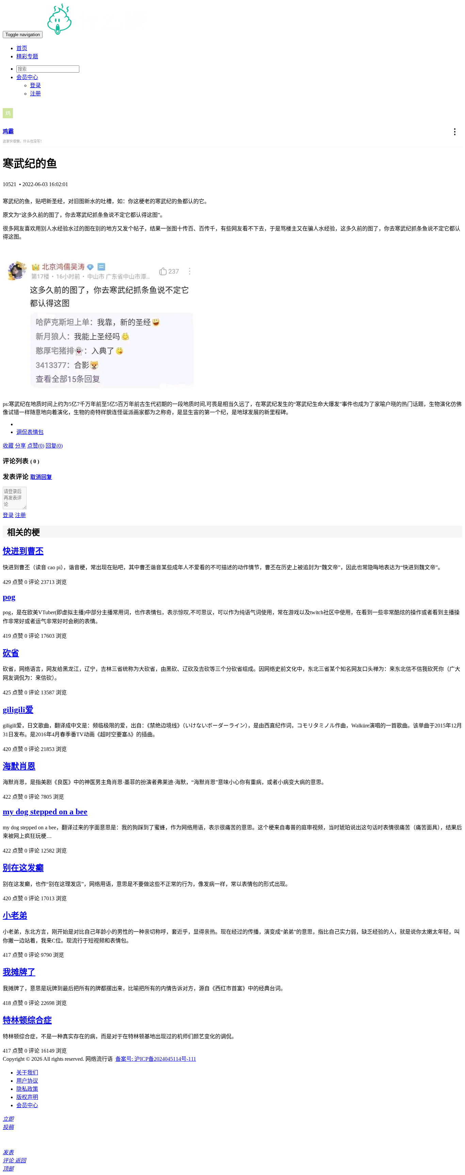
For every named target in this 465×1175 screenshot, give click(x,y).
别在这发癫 (23, 867)
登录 (35, 85)
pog (9, 596)
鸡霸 (8, 131)
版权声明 (27, 1097)
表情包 (35, 432)
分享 (20, 446)
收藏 (8, 446)
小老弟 (15, 915)
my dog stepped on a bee (45, 811)
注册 (35, 93)
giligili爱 (18, 709)
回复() (54, 446)
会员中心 (27, 1105)
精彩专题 (27, 56)
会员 (27, 77)
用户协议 (27, 1081)
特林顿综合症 (27, 1020)
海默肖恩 (19, 766)
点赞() (35, 446)
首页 (21, 48)
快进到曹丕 (23, 551)
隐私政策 (27, 1089)
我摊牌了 (19, 972)
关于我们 (27, 1072)
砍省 (11, 653)
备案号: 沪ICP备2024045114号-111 (155, 1059)
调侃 (21, 432)
